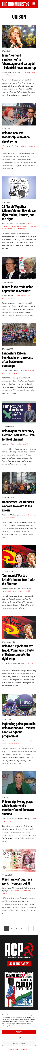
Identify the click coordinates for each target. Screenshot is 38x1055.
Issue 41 (16, 373)
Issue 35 (16, 666)
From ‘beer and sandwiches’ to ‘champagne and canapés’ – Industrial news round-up (19, 61)
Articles (6, 75)
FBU (20, 296)
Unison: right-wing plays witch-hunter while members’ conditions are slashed (18, 807)
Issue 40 (25, 444)
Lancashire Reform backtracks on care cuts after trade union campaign (17, 359)
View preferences (19, 1043)
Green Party (11, 226)
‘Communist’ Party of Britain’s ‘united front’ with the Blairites (18, 579)
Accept (19, 1032)
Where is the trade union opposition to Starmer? (17, 288)
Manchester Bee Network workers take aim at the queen (18, 505)
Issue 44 (24, 229)
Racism (22, 226)
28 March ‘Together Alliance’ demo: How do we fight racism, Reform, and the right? (19, 212)
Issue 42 (9, 298)
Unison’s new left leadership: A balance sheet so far (16, 136)
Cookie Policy (14, 1049)
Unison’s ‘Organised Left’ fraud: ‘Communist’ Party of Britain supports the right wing (18, 652)
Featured (19, 229)
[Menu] (34, 3)
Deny (19, 1038)
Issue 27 (12, 821)
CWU (17, 296)
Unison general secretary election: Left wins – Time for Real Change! (18, 434)
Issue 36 (27, 591)
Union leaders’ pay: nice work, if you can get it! (17, 881)
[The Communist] (15, 5)
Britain (29, 224)
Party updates (24, 370)
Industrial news (14, 891)
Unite (33, 72)
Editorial (4, 226)
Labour (17, 226)
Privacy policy (23, 1049)
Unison (29, 72)
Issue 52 (12, 75)
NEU (25, 72)
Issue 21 (4, 893)
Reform (27, 226)
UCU (21, 891)
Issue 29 (16, 743)
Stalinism (9, 591)
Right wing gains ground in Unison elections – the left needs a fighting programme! (18, 729)
